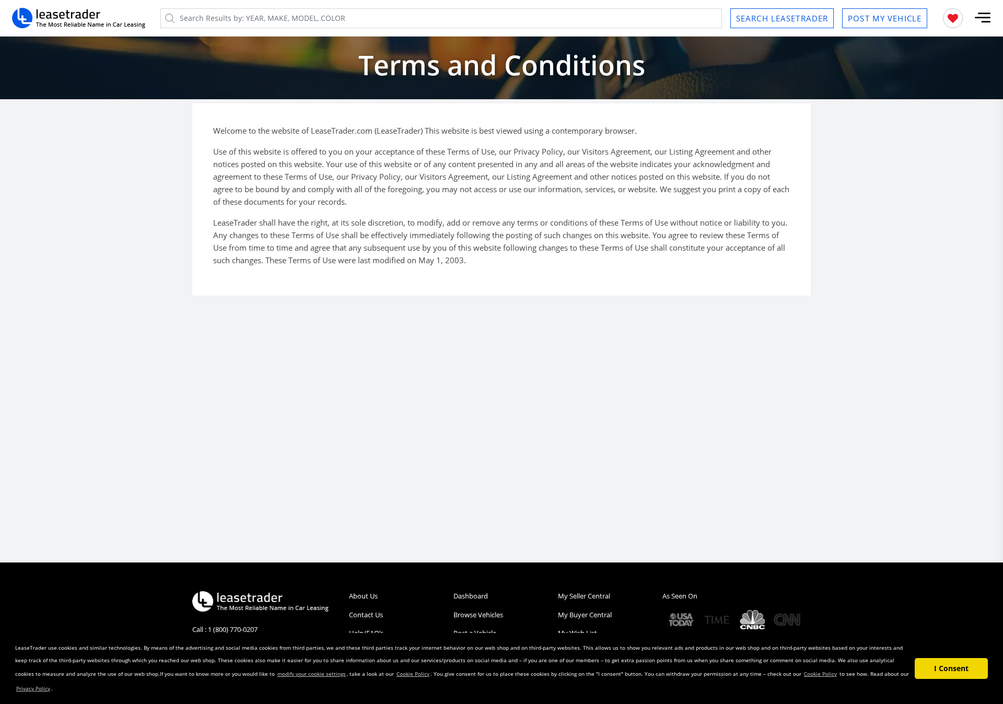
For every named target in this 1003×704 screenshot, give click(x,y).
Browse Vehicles (478, 614)
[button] (982, 18)
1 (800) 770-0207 (233, 629)
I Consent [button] (951, 668)
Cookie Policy (412, 673)
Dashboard (470, 596)
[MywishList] (952, 18)
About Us (363, 596)
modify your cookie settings (311, 673)
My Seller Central (584, 596)
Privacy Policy (33, 688)
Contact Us (366, 614)
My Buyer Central (585, 614)
